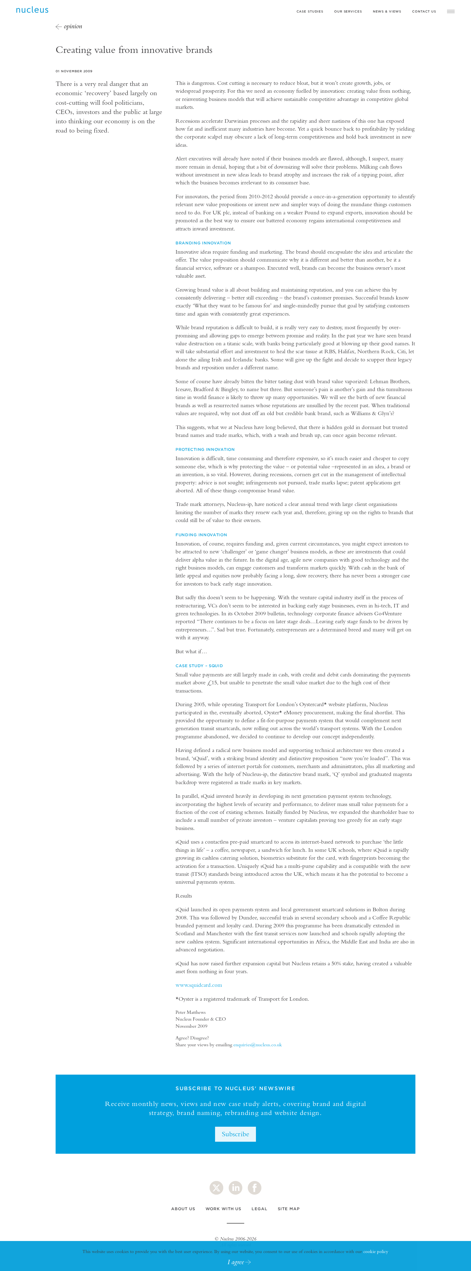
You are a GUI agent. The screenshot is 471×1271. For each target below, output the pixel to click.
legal (259, 1209)
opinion (73, 26)
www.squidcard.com (199, 985)
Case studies (310, 11)
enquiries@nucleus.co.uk (257, 1044)
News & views (387, 11)
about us (183, 1209)
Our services (348, 11)
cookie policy (375, 1251)
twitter (216, 1188)
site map (289, 1209)
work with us (223, 1209)
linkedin (235, 1188)
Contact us (424, 11)
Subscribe (235, 1134)
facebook (254, 1188)
